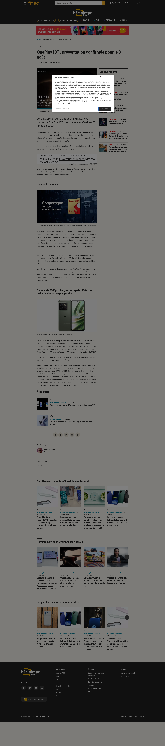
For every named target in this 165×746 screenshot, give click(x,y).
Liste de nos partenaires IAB (62, 104)
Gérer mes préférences (62, 108)
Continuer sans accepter (106, 77)
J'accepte (105, 108)
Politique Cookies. (104, 94)
